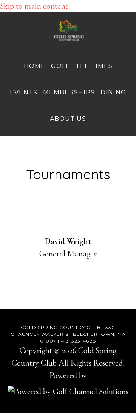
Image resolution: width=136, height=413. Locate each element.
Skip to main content (34, 6)
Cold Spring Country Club (68, 30)
